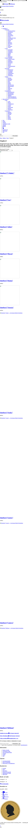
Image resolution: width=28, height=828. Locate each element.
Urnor (9, 45)
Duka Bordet (10, 35)
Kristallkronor (8, 90)
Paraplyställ (10, 39)
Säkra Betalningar (10, 735)
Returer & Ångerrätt (7, 772)
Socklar (9, 63)
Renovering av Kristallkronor (9, 763)
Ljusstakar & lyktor (12, 38)
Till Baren (10, 42)
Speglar (9, 40)
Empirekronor (11, 94)
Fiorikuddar (10, 49)
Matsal (9, 116)
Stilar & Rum (5, 99)
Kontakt (4, 768)
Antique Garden (11, 59)
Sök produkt (15, 135)
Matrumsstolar (11, 86)
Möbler (6, 76)
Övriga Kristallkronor (12, 98)
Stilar (6, 100)
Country (9, 105)
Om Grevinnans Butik (7, 752)
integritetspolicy (24, 745)
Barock (9, 102)
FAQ (4, 769)
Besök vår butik (6, 750)
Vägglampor (10, 75)
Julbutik (4, 125)
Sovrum (9, 119)
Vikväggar (10, 46)
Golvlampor (10, 70)
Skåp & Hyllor (11, 85)
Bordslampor (10, 69)
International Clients (7, 773)
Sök (3, 132)
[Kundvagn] (3, 26)
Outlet (4, 121)
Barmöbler (10, 79)
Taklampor (10, 74)
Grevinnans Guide (6, 123)
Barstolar (10, 80)
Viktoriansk (10, 109)
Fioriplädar (10, 50)
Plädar (9, 55)
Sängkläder (10, 56)
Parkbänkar (10, 61)
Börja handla (5, 20)
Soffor (9, 89)
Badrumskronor (11, 92)
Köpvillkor (5, 770)
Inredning (7, 29)
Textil (6, 48)
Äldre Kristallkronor (12, 96)
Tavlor (9, 41)
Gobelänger (10, 52)
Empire (9, 106)
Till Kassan (12, 3)
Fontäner (9, 60)
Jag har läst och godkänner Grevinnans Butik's (14, 745)
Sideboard (10, 88)
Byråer (9, 82)
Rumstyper (7, 110)
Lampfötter (10, 72)
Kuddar (9, 53)
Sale (3, 120)
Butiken (4, 126)
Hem (1, 138)
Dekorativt (10, 34)
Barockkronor (11, 93)
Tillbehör (10, 95)
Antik (9, 101)
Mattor (9, 54)
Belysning (7, 68)
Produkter (5, 28)
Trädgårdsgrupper (11, 66)
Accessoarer (10, 32)
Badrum (9, 78)
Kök (9, 115)
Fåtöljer (9, 83)
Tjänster (4, 122)
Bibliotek (10, 113)
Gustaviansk (10, 107)
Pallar (9, 87)
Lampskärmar (10, 73)
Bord (9, 81)
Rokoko (9, 108)
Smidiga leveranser (9, 733)
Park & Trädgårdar (6, 762)
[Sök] (3, 127)
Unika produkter (9, 738)
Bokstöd (9, 33)
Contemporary (11, 103)
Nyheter (4, 753)
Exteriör (9, 114)
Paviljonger (10, 62)
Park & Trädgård (8, 58)
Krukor (9, 36)
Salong (9, 118)
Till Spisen (10, 43)
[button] (0, 826)
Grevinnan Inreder (6, 761)
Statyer (9, 65)
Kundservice (5, 129)
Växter (9, 47)
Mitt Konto (6, 3)
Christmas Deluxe (11, 30)
